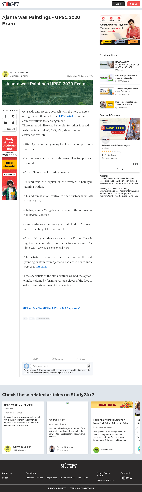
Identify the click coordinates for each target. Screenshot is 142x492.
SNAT (86, 478)
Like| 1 (35, 359)
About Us (7, 473)
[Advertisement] (47, 49)
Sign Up (133, 4)
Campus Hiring (51, 478)
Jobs (79, 478)
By (11, 73)
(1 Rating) (117, 151)
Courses (39, 478)
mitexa (106, 148)
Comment (58, 359)
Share (82, 359)
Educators (30, 478)
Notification (110, 480)
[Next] (137, 432)
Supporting (101, 480)
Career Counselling (67, 478)
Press (5, 477)
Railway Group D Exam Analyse (116, 145)
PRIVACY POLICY (57, 488)
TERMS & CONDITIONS (82, 488)
